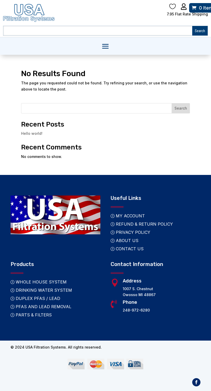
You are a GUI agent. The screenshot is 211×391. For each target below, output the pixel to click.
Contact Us (130, 248)
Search (180, 108)
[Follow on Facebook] (196, 382)
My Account (130, 215)
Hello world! (31, 133)
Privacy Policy (133, 232)
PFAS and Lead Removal (43, 306)
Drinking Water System (44, 290)
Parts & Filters (34, 314)
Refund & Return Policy (144, 224)
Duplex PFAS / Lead (38, 298)
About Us (127, 240)
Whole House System (41, 282)
